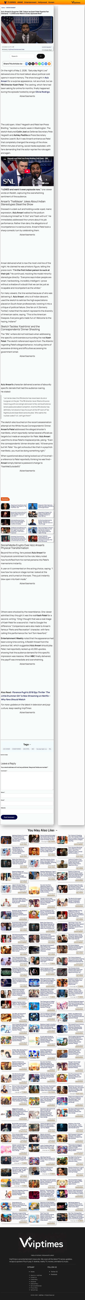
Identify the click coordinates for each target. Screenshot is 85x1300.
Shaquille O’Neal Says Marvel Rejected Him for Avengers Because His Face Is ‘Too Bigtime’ (20, 970)
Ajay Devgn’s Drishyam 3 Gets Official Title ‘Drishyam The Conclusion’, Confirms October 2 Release (48, 948)
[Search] (41, 56)
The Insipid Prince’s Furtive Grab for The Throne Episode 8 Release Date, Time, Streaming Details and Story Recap (76, 1027)
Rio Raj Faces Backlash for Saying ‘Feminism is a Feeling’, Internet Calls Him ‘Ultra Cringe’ (45, 522)
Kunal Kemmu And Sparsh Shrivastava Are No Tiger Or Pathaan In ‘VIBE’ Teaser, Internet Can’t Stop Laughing (20, 1170)
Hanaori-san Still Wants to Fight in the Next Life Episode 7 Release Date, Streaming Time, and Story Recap (19, 1147)
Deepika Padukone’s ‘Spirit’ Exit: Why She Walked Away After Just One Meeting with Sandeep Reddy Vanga (48, 873)
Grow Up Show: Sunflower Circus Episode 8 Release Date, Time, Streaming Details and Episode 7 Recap (48, 1099)
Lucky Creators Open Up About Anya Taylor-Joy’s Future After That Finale (47, 1147)
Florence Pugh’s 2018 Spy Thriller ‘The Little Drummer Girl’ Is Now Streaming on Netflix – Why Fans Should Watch (25, 696)
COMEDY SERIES (16, 749)
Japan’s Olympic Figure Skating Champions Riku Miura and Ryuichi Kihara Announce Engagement (19, 887)
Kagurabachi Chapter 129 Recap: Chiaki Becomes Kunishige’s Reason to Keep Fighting (45, 514)
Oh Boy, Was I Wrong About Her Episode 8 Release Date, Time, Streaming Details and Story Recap (20, 1052)
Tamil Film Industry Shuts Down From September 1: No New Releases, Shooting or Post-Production (48, 861)
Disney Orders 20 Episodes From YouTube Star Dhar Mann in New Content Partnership (20, 1088)
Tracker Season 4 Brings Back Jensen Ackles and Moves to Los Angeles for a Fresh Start (20, 1159)
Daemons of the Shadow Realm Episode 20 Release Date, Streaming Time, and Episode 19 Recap (48, 1204)
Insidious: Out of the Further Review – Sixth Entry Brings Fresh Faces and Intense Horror (75, 1125)
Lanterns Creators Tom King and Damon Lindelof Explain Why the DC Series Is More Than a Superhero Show (75, 862)
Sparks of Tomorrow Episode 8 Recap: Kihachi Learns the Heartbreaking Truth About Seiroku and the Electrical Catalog (75, 874)
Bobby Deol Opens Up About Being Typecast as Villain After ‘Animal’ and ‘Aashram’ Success (19, 861)
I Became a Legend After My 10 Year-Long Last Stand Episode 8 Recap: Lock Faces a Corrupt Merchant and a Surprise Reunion (20, 1215)
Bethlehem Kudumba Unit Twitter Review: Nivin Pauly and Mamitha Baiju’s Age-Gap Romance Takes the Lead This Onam (76, 1088)
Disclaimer (33, 1281)
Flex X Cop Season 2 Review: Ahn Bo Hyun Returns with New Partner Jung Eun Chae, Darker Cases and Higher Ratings (45, 530)
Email (3, 800)
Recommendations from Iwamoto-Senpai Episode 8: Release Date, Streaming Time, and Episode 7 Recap (20, 1098)
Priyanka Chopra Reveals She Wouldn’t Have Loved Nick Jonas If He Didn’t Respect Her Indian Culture (76, 887)
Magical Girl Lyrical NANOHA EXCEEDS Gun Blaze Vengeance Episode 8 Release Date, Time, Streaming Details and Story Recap (20, 1112)
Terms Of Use (34, 1290)
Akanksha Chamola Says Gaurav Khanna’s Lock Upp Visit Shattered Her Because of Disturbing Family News (18, 538)
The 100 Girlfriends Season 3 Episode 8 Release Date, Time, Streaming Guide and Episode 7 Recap (76, 1003)
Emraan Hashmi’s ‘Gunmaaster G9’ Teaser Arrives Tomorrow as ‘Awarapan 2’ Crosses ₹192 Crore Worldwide (45, 538)
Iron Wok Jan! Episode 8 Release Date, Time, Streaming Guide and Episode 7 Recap (19, 1016)
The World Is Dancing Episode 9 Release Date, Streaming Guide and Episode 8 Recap (19, 1038)
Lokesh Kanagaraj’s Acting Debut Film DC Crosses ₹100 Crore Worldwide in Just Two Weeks (47, 1125)
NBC (33, 749)
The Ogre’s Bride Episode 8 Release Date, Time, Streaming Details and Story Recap (76, 1111)
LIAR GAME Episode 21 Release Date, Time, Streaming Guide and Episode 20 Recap (74, 1052)
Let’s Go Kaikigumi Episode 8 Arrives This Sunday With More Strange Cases (48, 1015)
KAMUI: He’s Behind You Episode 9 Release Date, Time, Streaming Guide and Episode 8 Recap (76, 1016)
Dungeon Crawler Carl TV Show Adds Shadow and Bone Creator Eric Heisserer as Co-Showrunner (75, 981)
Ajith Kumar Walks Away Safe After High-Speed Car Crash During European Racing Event (20, 900)
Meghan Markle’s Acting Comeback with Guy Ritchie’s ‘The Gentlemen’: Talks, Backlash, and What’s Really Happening (76, 913)
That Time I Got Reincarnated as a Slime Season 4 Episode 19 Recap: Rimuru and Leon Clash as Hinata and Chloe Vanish (47, 1216)
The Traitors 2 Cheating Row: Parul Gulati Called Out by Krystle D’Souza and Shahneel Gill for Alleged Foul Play (76, 838)
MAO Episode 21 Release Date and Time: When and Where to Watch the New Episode (75, 1136)
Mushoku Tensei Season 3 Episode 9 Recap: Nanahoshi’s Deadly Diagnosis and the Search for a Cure (19, 913)
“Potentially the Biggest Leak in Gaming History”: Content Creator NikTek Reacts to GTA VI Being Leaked (75, 1147)
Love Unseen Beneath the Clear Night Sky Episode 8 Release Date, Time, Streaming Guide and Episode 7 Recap (19, 1027)
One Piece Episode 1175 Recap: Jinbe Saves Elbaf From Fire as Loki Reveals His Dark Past (47, 912)
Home (3, 7)
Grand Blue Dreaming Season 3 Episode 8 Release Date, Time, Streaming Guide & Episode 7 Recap (48, 1052)
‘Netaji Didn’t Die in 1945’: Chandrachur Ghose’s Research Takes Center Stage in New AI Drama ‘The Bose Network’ (48, 992)
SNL (50, 749)
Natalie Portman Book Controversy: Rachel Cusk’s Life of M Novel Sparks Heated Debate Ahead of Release (18, 992)
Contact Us (34, 1277)
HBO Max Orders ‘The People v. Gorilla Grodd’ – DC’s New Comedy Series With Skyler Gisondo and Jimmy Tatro (75, 992)
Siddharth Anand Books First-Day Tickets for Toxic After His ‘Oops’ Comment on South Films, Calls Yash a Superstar (18, 530)
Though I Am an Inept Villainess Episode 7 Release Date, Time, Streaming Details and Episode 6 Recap (74, 1064)
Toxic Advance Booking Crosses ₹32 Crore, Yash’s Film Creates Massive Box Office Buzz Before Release (20, 959)
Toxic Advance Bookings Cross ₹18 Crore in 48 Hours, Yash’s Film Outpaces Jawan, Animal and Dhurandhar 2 (75, 850)
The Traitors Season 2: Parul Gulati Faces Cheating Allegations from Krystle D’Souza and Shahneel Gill (76, 959)
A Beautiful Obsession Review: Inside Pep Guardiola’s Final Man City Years (46, 1170)
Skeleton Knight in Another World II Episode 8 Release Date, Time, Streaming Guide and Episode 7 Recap (48, 1026)
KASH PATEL (26, 749)
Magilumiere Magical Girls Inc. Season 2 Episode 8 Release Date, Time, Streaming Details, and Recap (75, 1099)
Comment (4, 771)
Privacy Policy (34, 1288)
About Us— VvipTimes (36, 1275)
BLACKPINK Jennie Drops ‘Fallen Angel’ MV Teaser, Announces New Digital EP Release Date (19, 1125)
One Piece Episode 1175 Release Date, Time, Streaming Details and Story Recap (75, 1076)
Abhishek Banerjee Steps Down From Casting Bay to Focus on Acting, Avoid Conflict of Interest (18, 522)
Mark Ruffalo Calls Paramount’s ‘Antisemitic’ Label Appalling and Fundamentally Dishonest (47, 937)
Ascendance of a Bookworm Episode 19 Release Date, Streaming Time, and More (19, 1204)
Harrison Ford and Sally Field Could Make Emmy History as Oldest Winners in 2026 (19, 981)
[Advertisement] (27, 109)
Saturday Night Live (41, 749)
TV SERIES (52, 963)
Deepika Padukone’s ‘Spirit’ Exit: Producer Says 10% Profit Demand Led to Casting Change (76, 1170)
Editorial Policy (34, 1283)
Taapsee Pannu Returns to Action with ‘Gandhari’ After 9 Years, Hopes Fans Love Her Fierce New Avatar (48, 849)
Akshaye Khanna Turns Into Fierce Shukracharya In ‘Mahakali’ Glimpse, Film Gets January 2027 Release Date (20, 838)
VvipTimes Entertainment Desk (16, 49)
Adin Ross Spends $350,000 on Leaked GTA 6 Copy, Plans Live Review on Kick (47, 1159)
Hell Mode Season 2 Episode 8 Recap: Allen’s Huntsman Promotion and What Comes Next (75, 1204)
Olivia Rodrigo (43, 91)
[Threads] (33, 63)
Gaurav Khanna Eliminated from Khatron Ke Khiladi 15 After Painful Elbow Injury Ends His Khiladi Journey (47, 837)
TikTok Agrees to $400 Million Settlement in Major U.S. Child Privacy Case (48, 969)
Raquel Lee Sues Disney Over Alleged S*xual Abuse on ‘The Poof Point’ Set (18, 506)
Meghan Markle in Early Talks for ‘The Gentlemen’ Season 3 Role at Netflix (19, 1003)
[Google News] (45, 63)
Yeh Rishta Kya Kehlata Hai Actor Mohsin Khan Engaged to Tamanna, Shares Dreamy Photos (19, 937)
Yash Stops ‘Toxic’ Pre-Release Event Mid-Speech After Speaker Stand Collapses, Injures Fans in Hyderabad (76, 925)
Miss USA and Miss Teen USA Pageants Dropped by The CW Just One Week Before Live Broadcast (47, 981)
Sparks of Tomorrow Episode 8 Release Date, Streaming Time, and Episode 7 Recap (19, 1064)
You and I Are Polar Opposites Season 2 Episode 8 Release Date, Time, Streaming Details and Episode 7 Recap (47, 1064)
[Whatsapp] (39, 63)
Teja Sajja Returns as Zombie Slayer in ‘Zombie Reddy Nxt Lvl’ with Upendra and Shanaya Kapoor (18, 850)
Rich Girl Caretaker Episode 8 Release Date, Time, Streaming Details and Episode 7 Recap (20, 1192)
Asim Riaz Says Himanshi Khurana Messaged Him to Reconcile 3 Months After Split (47, 959)
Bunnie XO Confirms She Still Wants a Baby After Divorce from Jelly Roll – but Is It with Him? (18, 514)
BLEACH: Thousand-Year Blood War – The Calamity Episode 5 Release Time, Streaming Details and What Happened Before (47, 1193)
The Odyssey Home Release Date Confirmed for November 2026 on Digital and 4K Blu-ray (75, 970)
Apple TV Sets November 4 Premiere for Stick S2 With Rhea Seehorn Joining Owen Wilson (19, 1182)
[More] (49, 63)
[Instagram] (36, 63)
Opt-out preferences (36, 1286)
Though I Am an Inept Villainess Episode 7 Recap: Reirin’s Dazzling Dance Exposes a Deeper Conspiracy (48, 901)
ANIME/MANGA (79, 880)
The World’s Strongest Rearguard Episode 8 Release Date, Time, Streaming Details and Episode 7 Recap (18, 1076)
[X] (29, 63)
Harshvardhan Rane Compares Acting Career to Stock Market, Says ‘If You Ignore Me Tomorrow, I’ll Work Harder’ (20, 948)
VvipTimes (41, 1295)
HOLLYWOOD (79, 868)
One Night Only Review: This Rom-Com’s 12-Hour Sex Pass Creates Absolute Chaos (75, 1159)
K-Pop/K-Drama (23, 1131)
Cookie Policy (34, 1279)
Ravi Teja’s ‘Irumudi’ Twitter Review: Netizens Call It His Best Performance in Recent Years (48, 1182)
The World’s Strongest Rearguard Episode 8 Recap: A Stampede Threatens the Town (74, 900)
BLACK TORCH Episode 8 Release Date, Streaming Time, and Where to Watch (75, 1192)
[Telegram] (42, 63)
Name (3, 792)
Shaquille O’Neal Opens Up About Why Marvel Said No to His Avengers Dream (45, 506)
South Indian (23, 844)
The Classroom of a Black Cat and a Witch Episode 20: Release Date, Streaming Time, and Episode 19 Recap (47, 1004)
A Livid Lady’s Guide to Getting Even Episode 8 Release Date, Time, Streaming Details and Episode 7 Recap (47, 1039)
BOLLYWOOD (51, 841)
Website (3, 808)
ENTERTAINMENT (11, 7)
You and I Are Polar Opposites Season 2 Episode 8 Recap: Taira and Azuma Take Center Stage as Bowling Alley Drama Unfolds (47, 888)
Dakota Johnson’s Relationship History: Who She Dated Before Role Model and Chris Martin (47, 1136)
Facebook (54, 1274)
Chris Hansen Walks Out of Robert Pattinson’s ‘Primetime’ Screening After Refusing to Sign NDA (20, 1136)
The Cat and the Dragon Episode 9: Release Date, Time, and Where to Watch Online (75, 1182)
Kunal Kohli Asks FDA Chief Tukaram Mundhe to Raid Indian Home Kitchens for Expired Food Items (19, 924)
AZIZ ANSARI (6, 749)
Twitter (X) (54, 1272)
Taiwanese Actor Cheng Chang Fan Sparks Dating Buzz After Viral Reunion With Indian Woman (75, 937)
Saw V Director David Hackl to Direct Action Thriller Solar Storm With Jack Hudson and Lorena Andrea (48, 1088)
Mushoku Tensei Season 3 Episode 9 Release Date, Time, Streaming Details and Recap (47, 1076)
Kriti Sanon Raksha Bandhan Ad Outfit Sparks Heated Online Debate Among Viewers (75, 947)
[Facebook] (26, 63)
